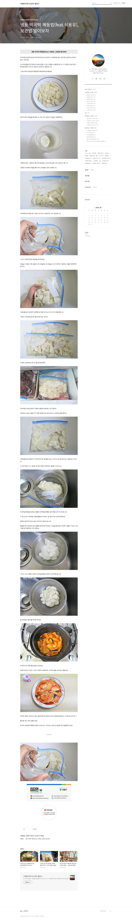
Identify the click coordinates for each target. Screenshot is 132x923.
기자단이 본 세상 (93, 121)
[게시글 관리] (28, 829)
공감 (101, 888)
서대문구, (107, 156)
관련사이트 (103, 911)
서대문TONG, (105, 161)
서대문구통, (92, 156)
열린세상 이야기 (92, 118)
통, (100, 158)
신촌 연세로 (91, 132)
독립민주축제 (91, 137)
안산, (100, 161)
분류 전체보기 (90, 89)
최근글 (86, 170)
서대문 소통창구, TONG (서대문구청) (105, 883)
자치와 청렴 (91, 106)
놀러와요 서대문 (90, 128)
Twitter (95, 187)
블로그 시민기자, (100, 156)
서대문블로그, (88, 163)
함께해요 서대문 (91, 116)
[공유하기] (26, 829)
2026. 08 (98, 207)
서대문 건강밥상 (92, 123)
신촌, (90, 153)
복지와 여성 (91, 101)
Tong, (86, 153)
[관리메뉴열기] (129, 3)
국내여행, (94, 153)
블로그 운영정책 (24, 911)
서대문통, (95, 161)
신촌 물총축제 (91, 135)
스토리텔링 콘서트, (106, 158)
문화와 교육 (91, 95)
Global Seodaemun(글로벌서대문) (97, 141)
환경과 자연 (91, 97)
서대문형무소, (88, 158)
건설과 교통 (91, 103)
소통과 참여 (91, 110)
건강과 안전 (91, 108)
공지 (87, 113)
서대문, (86, 156)
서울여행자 (103, 894)
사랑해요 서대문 (91, 92)
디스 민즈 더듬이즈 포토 (105, 898)
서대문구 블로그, (96, 163)
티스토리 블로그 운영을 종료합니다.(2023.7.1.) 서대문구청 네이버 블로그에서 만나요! (46, 878)
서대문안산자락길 (92, 130)
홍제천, (107, 153)
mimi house (103, 902)
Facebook (88, 187)
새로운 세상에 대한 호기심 (105, 906)
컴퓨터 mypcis (104, 891)
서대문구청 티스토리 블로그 (29, 4)
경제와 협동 (91, 99)
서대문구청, (104, 163)
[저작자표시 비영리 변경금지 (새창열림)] (40, 829)
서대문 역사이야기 (92, 125)
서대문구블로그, (89, 161)
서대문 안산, (95, 158)
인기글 (92, 170)
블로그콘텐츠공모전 (93, 139)
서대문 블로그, (100, 153)
